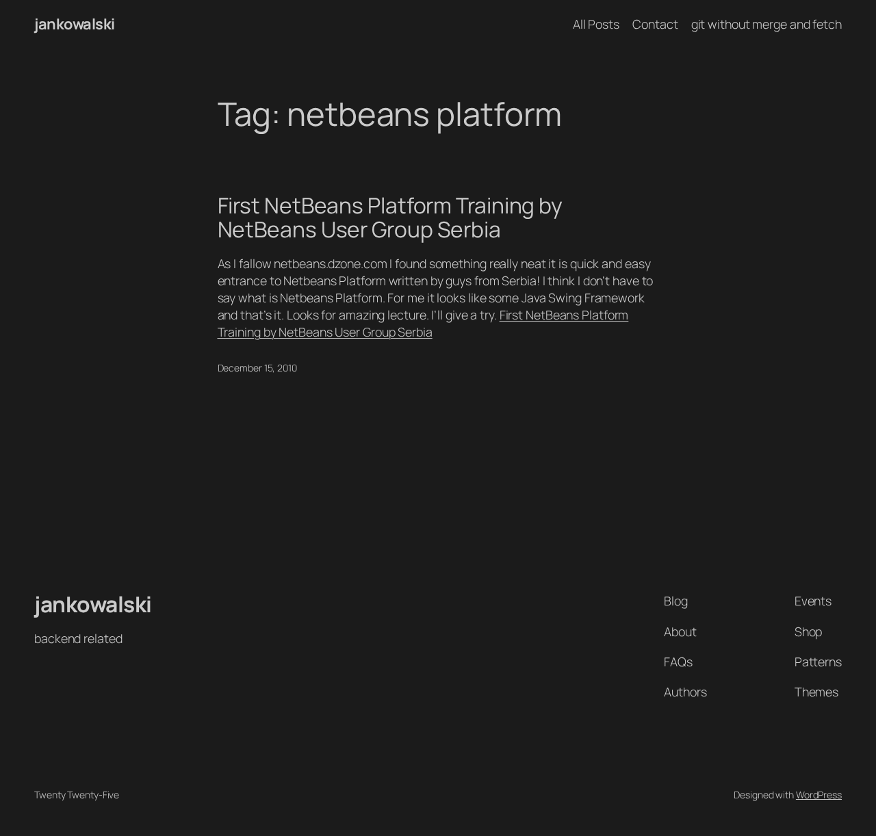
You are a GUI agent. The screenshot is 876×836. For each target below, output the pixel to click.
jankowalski (74, 24)
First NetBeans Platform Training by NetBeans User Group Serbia (390, 218)
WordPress (819, 794)
